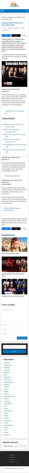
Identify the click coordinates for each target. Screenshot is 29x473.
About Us (12, 455)
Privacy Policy (13, 462)
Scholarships (8, 425)
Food (5, 389)
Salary (6, 423)
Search (14, 351)
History (6, 394)
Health (6, 391)
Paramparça (17, 41)
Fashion (6, 384)
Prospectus (7, 420)
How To (6, 399)
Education (7, 377)
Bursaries (7, 370)
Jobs (5, 406)
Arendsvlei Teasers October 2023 (13, 296)
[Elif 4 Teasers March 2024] (14, 244)
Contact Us (12, 457)
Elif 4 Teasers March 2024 (10, 253)
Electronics (7, 379)
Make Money (8, 411)
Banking (7, 367)
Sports (6, 427)
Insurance (7, 401)
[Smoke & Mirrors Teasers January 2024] (14, 264)
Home (4, 17)
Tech (5, 430)
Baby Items (7, 365)
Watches (7, 435)
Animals (7, 363)
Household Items (9, 396)
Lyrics (6, 408)
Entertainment (14, 28)
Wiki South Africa (9, 468)
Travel (6, 432)
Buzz (5, 375)
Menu (2, 11)
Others (6, 413)
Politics (6, 418)
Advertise (12, 459)
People (6, 415)
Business (7, 372)
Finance (6, 387)
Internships (8, 403)
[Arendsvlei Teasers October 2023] (14, 286)
